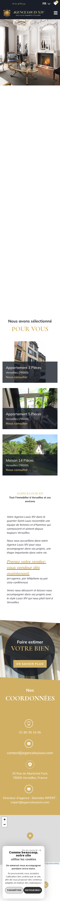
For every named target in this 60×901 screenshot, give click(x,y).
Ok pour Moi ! (33, 890)
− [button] (5, 824)
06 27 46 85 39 (18, 3)
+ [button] (5, 819)
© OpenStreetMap (51, 863)
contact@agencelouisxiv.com (30, 753)
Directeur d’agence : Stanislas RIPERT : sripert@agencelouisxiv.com (30, 800)
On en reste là (30, 850)
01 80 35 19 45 (30, 732)
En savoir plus (30, 663)
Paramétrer (14, 890)
